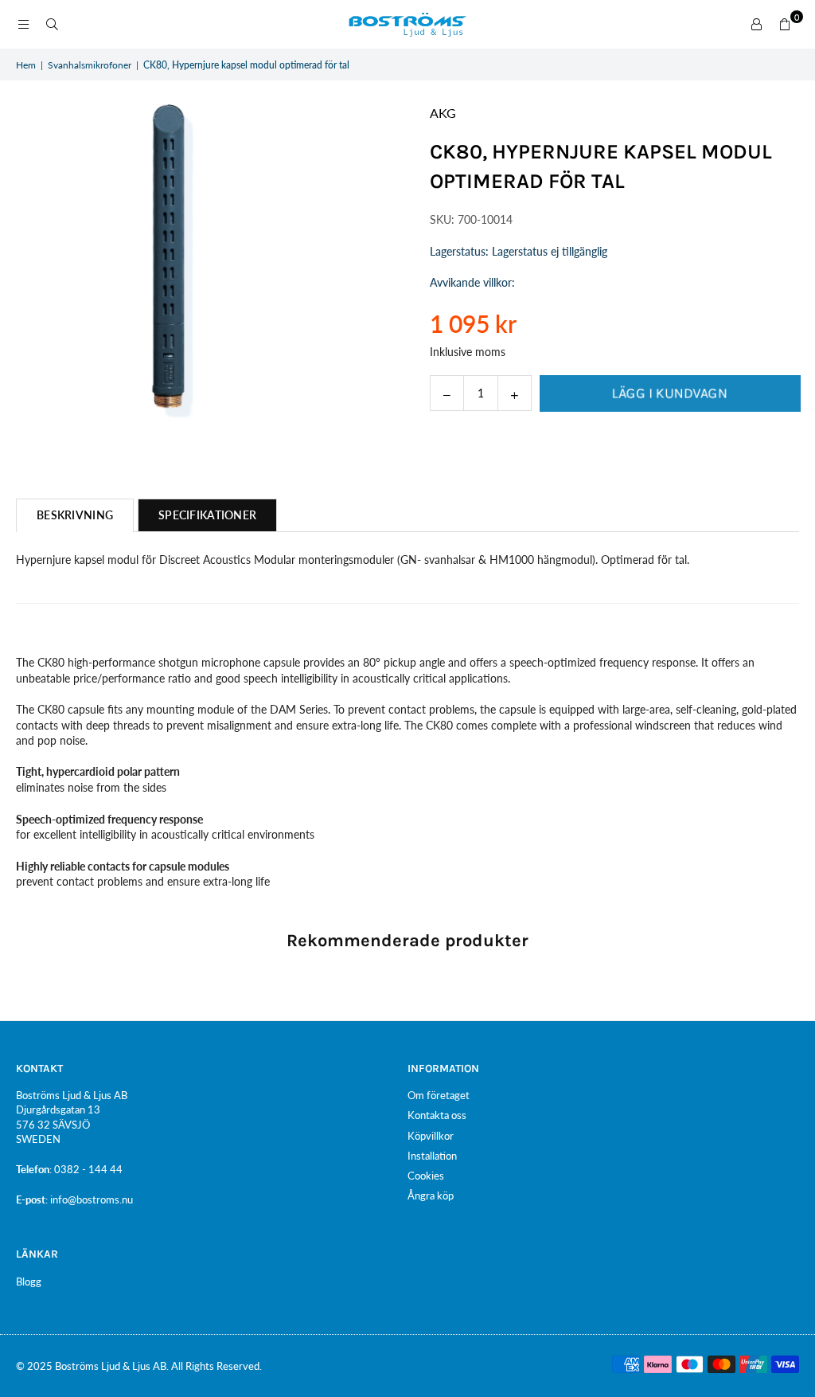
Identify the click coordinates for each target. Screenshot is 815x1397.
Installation (432, 1155)
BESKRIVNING (75, 515)
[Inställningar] (756, 24)
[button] (784, 24)
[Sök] (51, 24)
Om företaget (439, 1095)
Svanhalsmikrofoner (89, 65)
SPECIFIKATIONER (207, 515)
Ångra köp (431, 1195)
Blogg (28, 1281)
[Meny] (23, 24)
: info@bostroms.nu (89, 1199)
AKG (443, 112)
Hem (26, 65)
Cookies (426, 1175)
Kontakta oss (437, 1115)
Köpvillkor (431, 1135)
